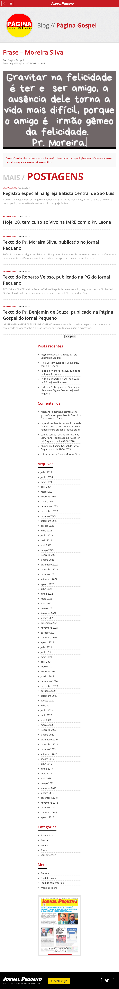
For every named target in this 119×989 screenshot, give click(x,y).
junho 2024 (47, 477)
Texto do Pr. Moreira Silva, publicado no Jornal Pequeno (60, 372)
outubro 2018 (48, 807)
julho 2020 (46, 705)
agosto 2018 (47, 817)
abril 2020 (46, 720)
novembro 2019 (49, 744)
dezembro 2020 (49, 681)
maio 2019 (46, 773)
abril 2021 (46, 661)
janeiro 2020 (47, 734)
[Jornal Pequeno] (62, 3)
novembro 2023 (49, 511)
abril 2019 (46, 778)
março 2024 (47, 491)
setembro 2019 (49, 754)
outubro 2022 (48, 574)
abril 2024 (46, 486)
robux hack (47, 454)
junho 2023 (47, 535)
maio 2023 (46, 540)
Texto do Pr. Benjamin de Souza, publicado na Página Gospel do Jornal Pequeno (60, 390)
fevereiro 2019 (48, 788)
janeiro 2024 (47, 501)
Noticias (45, 845)
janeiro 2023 (47, 559)
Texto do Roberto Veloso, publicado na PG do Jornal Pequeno (60, 380)
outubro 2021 (48, 632)
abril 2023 (46, 545)
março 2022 (47, 608)
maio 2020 (46, 715)
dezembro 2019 (49, 739)
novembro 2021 (49, 627)
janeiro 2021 (47, 676)
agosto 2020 (47, 700)
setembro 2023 (49, 520)
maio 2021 (46, 657)
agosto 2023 (47, 525)
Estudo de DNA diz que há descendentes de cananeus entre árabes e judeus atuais (61, 426)
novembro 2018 (49, 802)
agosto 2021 (47, 642)
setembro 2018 (49, 812)
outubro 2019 (48, 749)
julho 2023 (46, 530)
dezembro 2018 (49, 797)
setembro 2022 (49, 579)
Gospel (44, 840)
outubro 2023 (48, 516)
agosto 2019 (47, 759)
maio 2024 (46, 482)
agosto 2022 (47, 584)
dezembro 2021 (49, 623)
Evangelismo (47, 835)
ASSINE (59, 981)
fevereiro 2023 (48, 554)
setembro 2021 (49, 637)
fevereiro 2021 (48, 671)
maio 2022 (46, 598)
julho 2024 (46, 472)
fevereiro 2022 (48, 613)
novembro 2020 (49, 686)
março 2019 (47, 783)
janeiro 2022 (47, 618)
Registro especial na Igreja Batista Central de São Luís (59, 356)
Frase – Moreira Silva (68, 454)
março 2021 (47, 666)
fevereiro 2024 (48, 496)
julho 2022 (46, 588)
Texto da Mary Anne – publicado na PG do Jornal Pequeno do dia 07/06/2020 (61, 438)
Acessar (45, 873)
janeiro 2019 (47, 793)
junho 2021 (47, 652)
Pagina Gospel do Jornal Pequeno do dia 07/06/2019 (60, 447)
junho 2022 (47, 593)
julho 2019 (46, 763)
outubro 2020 (48, 690)
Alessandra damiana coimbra (57, 411)
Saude (44, 850)
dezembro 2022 (49, 564)
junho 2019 (47, 768)
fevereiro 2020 (48, 729)
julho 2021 (46, 647)
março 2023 (47, 550)
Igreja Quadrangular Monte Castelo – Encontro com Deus (61, 416)
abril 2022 (46, 603)
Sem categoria (48, 855)
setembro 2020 (49, 695)
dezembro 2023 (49, 506)
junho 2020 (47, 710)
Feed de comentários (52, 882)
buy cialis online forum (53, 423)
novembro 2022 (49, 569)
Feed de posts (48, 878)
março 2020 (47, 724)
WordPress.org (49, 887)
